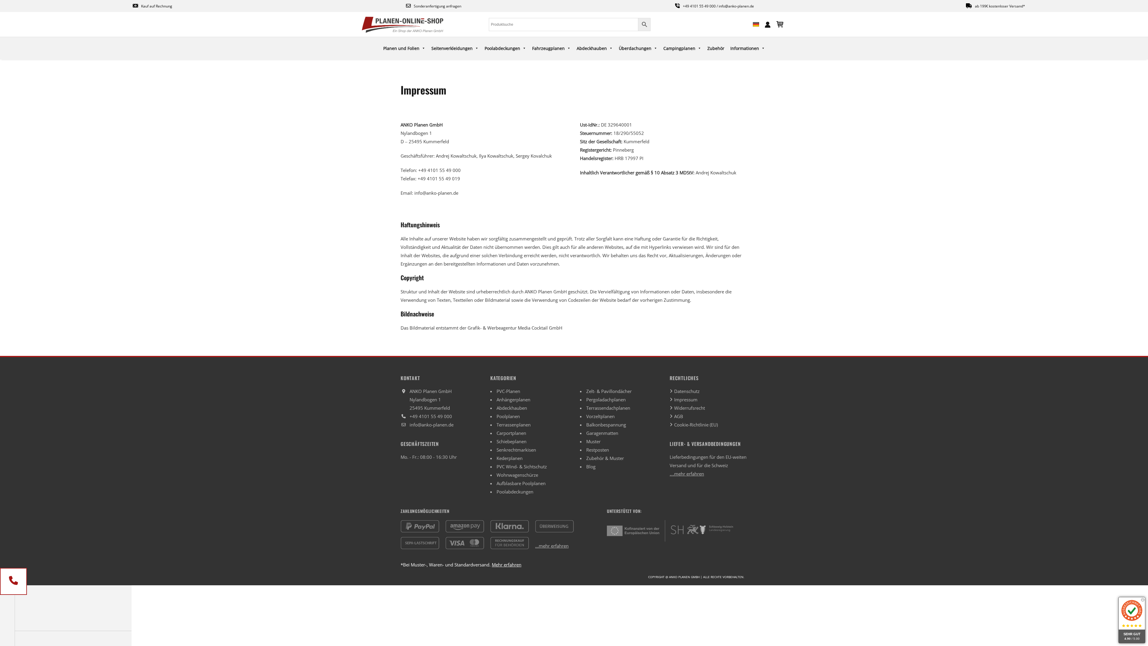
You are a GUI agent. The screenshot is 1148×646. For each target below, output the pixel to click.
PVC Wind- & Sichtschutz (522, 467)
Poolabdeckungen (502, 48)
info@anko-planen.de (736, 6)
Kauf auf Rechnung (156, 6)
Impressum (685, 400)
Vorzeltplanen (600, 416)
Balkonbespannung (606, 425)
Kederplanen (510, 458)
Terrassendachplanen (608, 408)
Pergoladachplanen (606, 400)
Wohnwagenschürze (517, 475)
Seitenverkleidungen (452, 48)
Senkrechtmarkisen (516, 450)
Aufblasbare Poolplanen (521, 483)
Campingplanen (679, 48)
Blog (591, 467)
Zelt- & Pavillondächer (609, 391)
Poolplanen (508, 416)
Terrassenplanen (514, 425)
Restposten (597, 450)
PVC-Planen (508, 391)
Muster (593, 441)
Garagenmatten (602, 433)
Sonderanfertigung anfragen (437, 6)
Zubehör (715, 48)
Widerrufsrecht (689, 408)
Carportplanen (511, 433)
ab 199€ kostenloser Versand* (1000, 6)
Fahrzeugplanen (548, 48)
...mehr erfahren (552, 546)
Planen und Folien (401, 48)
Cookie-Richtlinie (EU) (696, 425)
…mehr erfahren (687, 474)
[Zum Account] (767, 24)
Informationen (744, 48)
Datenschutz (687, 391)
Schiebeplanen (511, 441)
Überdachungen (635, 48)
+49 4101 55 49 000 (699, 6)
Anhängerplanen (513, 400)
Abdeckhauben (592, 48)
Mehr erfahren (506, 565)
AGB (678, 416)
